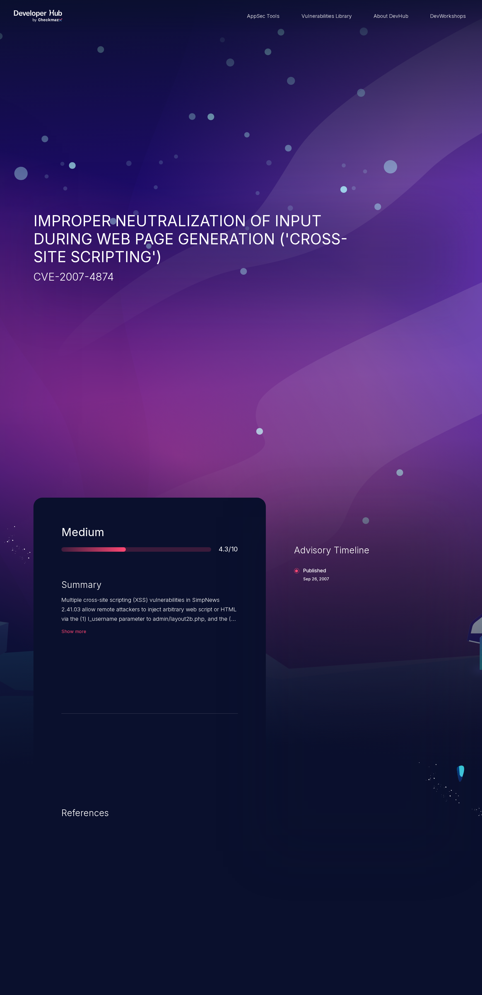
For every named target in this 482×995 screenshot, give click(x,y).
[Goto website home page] (38, 16)
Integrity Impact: (182, 659)
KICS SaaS (359, 954)
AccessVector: (87, 675)
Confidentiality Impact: (189, 675)
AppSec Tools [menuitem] (263, 16)
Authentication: (87, 692)
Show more (73, 631)
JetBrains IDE (214, 954)
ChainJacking (65, 954)
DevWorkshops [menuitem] (448, 16)
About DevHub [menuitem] (390, 16)
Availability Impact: (185, 692)
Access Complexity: (93, 659)
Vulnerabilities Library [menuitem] (327, 16)
